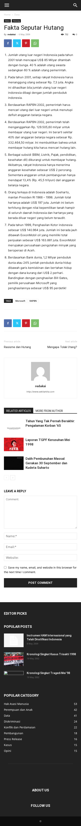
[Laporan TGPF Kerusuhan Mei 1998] (14, 444)
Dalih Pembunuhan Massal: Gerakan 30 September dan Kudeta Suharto (46, 463)
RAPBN (33, 300)
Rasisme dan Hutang (17, 347)
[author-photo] (40, 380)
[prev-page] (6, 477)
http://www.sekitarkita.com (40, 391)
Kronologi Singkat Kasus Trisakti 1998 (51, 654)
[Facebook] (8, 43)
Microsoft (20, 300)
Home (7, 14)
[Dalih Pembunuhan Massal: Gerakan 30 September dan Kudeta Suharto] (14, 463)
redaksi (11, 34)
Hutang (16, 20)
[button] (6, 5)
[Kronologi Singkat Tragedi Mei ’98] (14, 678)
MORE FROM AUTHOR (49, 410)
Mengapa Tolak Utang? (62, 347)
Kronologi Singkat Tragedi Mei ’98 (48, 673)
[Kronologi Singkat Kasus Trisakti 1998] (14, 659)
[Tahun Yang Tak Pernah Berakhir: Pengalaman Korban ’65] (14, 425)
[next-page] (12, 477)
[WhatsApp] (35, 43)
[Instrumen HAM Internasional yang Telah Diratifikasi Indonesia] (14, 640)
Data (17, 14)
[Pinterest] (26, 43)
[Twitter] (17, 43)
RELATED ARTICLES (18, 410)
